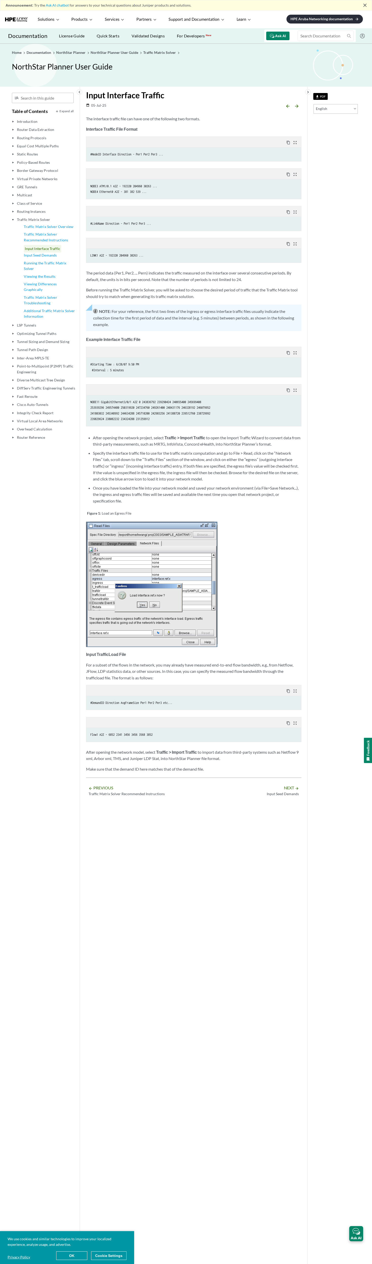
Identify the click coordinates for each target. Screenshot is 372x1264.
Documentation (27, 35)
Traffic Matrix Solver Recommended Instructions (46, 237)
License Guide (72, 35)
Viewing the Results (39, 276)
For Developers (194, 35)
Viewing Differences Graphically (40, 287)
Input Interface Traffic (42, 248)
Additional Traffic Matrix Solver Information (49, 313)
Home (17, 52)
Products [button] (79, 19)
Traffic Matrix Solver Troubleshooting (40, 300)
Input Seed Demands (40, 255)
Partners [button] (144, 19)
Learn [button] (241, 19)
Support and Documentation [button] (194, 19)
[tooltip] (320, 96)
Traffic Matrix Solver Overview (48, 226)
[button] (356, 1233)
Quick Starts (108, 35)
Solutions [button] (46, 19)
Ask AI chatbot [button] (57, 5)
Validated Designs (148, 35)
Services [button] (112, 19)
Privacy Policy (19, 1257)
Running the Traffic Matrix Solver (45, 266)
